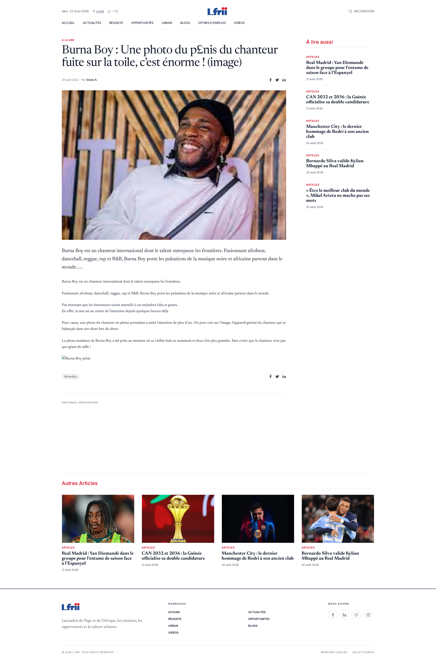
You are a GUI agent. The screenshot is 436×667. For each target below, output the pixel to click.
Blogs (185, 23)
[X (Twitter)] (356, 614)
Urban (167, 23)
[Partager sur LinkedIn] (284, 80)
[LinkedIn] (344, 614)
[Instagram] (368, 614)
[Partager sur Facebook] (270, 80)
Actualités (92, 23)
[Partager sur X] (277, 80)
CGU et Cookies (363, 652)
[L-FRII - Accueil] (218, 11)
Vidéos (239, 23)
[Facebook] (332, 614)
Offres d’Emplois (212, 23)
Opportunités (142, 23)
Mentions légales (334, 652)
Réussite (116, 23)
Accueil (68, 23)
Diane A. (92, 79)
